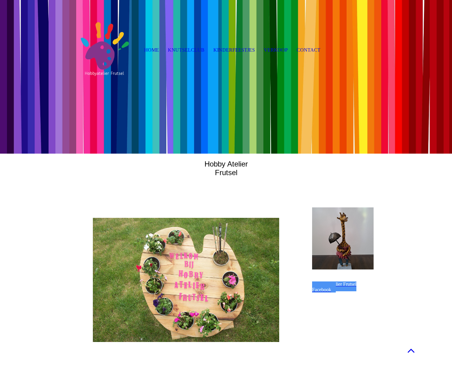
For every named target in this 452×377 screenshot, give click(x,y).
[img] (226, 77)
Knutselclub (186, 50)
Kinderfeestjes (234, 50)
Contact (308, 50)
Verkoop (276, 50)
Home (151, 50)
